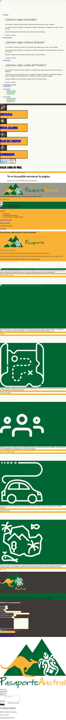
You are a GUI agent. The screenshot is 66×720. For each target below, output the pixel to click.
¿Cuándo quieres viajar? (6, 615)
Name (2, 689)
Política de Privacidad (6, 220)
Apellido (2, 608)
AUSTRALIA (6, 114)
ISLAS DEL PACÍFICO (10, 141)
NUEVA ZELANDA (9, 127)
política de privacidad (13, 206)
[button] (34, 15)
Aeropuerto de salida (6, 617)
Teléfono (2, 611)
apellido (2, 691)
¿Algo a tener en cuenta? (7, 628)
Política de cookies (5, 223)
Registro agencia (11, 90)
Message (2, 701)
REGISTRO (6, 89)
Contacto (2, 211)
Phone (2, 695)
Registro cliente (11, 92)
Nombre (2, 606)
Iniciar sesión (10, 94)
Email (2, 610)
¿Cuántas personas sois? (6, 613)
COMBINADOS (7, 154)
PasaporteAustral (4, 172)
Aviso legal (3, 228)
